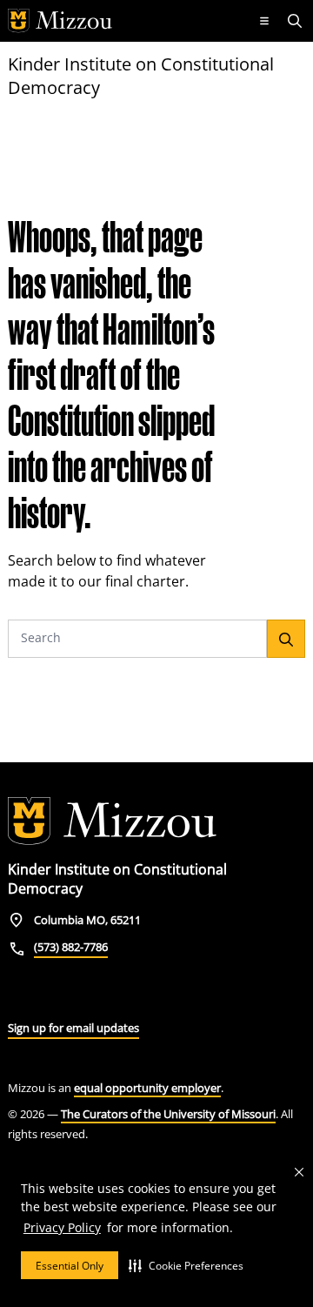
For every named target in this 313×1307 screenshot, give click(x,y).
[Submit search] (286, 639)
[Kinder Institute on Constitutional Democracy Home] (112, 821)
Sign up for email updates (73, 1028)
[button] (186, 1265)
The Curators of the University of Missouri (168, 1114)
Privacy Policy (62, 1227)
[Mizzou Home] (124, 21)
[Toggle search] (296, 21)
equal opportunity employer (147, 1088)
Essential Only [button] (69, 1265)
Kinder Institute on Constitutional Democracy (141, 75)
